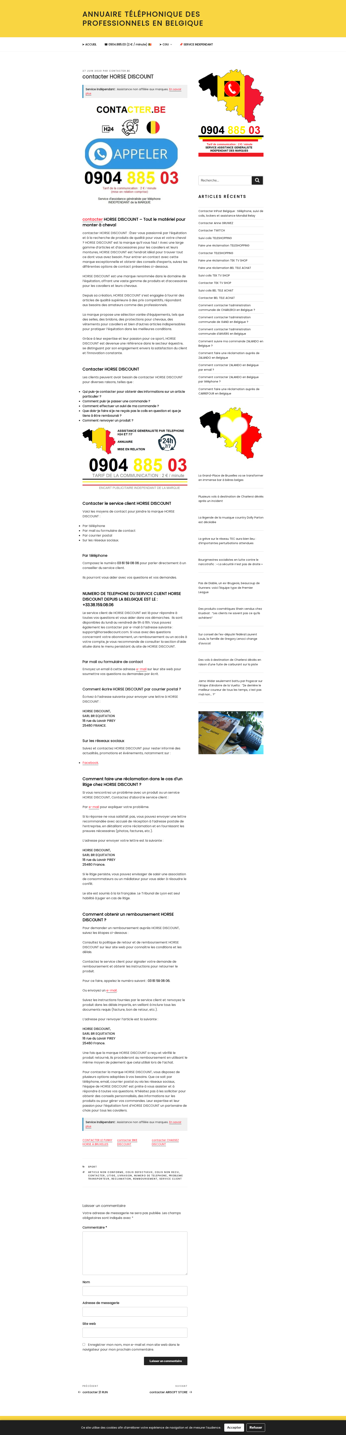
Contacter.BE (119, 70)
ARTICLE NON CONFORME (106, 1172)
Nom (86, 1282)
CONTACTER (96, 1175)
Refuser (255, 1427)
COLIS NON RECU (167, 1172)
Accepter (234, 1427)
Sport (92, 1166)
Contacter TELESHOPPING (215, 253)
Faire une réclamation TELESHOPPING (223, 245)
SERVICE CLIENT (170, 1178)
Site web (89, 1323)
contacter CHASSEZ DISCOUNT (165, 1142)
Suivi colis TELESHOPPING (215, 238)
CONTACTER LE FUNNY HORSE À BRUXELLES (97, 1142)
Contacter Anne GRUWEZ (215, 223)
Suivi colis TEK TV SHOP (214, 275)
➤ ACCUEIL (89, 44)
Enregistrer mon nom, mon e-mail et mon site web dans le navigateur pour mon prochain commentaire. (131, 1347)
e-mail (141, 669)
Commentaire (94, 1227)
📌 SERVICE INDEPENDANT (196, 44)
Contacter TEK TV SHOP (214, 283)
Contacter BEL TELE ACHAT (216, 298)
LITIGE (111, 1175)
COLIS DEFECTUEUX (139, 1172)
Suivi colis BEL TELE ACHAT (215, 290)
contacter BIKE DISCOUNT (127, 1142)
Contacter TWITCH (211, 230)
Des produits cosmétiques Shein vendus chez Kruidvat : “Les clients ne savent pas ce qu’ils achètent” (230, 613)
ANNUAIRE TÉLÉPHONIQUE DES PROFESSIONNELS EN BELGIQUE (143, 18)
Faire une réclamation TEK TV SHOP (222, 260)
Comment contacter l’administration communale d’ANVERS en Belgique (224, 331)
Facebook (90, 762)
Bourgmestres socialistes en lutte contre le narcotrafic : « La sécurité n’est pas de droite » (230, 562)
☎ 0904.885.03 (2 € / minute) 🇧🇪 (128, 44)
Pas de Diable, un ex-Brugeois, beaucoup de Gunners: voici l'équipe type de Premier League (229, 587)
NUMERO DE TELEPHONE (150, 1175)
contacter (92, 219)
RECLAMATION (121, 1178)
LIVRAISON (125, 1175)
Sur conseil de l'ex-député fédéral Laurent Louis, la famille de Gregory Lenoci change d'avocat (227, 638)
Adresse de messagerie (100, 1303)
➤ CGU (164, 44)
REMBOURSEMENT (145, 1178)
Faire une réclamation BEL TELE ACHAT (224, 268)
